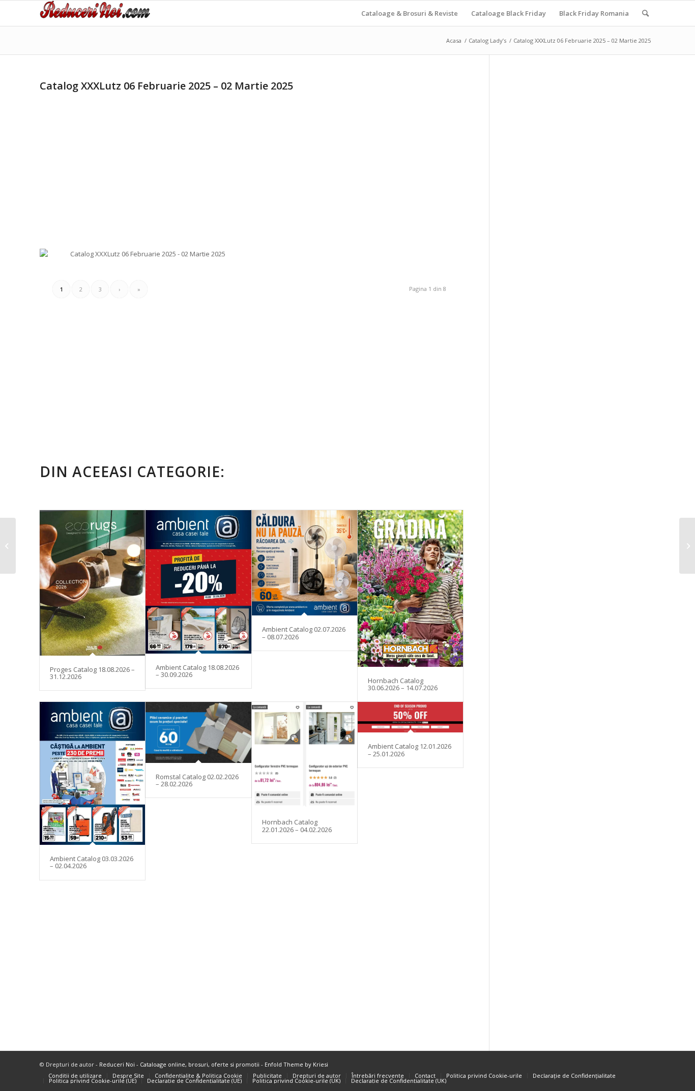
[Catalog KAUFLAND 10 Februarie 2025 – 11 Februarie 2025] (687, 546)
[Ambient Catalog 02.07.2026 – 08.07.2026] (304, 562)
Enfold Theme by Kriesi (296, 1064)
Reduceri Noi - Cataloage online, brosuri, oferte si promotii (179, 1064)
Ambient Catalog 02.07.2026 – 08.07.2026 (303, 633)
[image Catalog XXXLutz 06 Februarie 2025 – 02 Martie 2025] (147, 258)
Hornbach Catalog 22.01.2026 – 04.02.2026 (297, 825)
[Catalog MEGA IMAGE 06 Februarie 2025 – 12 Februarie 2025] (8, 546)
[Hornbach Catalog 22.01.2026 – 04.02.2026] (304, 755)
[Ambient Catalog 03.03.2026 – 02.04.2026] (92, 773)
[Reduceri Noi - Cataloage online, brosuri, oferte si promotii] (95, 13)
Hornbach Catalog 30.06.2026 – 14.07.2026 (403, 684)
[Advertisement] (125, 167)
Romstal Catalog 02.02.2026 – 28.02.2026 (197, 780)
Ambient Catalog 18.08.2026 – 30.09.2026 (197, 671)
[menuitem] (410, 13)
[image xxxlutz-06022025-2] (363, 252)
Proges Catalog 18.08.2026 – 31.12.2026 (92, 673)
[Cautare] (645, 13)
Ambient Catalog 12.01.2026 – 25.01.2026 (409, 750)
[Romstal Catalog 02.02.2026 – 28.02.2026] (198, 732)
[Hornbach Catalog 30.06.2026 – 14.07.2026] (410, 588)
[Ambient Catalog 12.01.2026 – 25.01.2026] (410, 717)
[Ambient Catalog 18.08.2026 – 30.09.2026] (198, 582)
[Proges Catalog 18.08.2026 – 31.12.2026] (92, 583)
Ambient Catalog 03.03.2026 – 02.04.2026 (91, 862)
